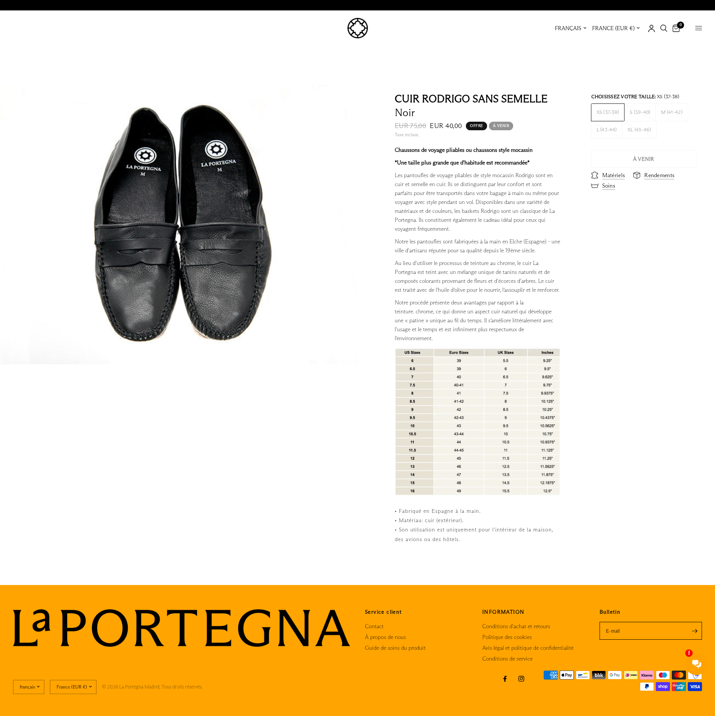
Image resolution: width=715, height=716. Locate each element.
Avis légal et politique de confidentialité (527, 647)
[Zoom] (342, 100)
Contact (374, 626)
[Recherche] (664, 28)
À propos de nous (385, 636)
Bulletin (610, 611)
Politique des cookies (507, 636)
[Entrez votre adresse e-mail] (694, 631)
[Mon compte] (651, 28)
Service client (383, 611)
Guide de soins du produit (395, 647)
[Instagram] (521, 679)
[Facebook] (505, 679)
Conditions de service (507, 658)
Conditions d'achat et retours (516, 626)
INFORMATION (503, 611)
